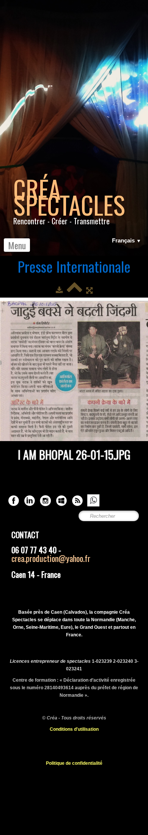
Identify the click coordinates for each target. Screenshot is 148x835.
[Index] (74, 290)
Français (126, 240)
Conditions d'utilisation (74, 729)
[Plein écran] (89, 290)
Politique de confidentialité (74, 763)
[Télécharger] (59, 290)
